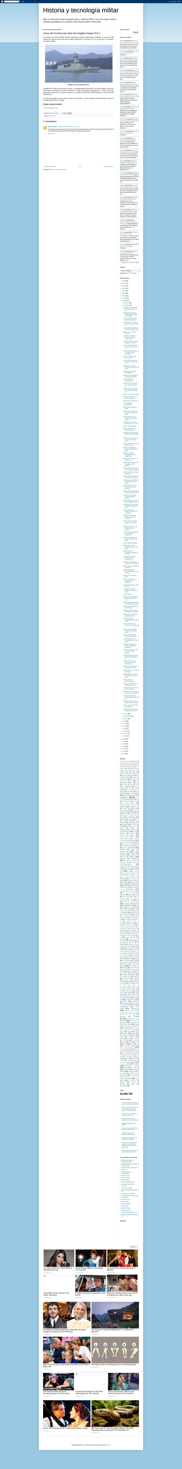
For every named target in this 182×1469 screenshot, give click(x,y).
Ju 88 (124, 916)
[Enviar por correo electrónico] (63, 113)
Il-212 (132, 898)
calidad (130, 822)
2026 (123, 281)
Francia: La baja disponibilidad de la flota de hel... (131, 620)
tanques (130, 1048)
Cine (135, 831)
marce (122, 161)
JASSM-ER (134, 912)
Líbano (127, 937)
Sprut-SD (125, 1026)
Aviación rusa (125, 1175)
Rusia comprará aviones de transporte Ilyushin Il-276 (131, 491)
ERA (124, 856)
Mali (121, 949)
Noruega (130, 983)
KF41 (125, 925)
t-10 (134, 1038)
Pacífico (133, 990)
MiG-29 (122, 966)
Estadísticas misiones (130, 860)
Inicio (79, 166)
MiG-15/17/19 (128, 962)
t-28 (123, 1040)
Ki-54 (134, 926)
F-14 (130, 867)
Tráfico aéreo (130, 1055)
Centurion (133, 826)
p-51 (135, 989)
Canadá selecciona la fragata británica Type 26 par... (131, 697)
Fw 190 (134, 882)
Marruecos (128, 951)
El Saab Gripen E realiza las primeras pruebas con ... (130, 522)
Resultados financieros (130, 1010)
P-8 (121, 990)
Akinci (134, 777)
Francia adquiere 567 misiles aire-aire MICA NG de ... (130, 418)
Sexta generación (134, 1020)
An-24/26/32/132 (134, 784)
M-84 (132, 942)
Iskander (133, 907)
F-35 (121, 871)
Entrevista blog (134, 855)
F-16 (121, 869)
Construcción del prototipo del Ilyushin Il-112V (130, 342)
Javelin (122, 914)
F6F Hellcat (123, 874)
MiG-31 (137, 966)
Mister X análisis (126, 1204)
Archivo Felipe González (130, 543)
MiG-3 (131, 966)
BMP (137, 812)
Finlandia (122, 878)
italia (128, 909)
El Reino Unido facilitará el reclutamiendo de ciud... (130, 476)
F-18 (128, 869)
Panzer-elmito (126, 1199)
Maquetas (133, 949)
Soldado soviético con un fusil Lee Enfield (130, 397)
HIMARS (122, 891)
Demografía (126, 840)
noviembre (126, 305)
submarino (131, 1037)
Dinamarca (123, 842)
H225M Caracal (124, 887)
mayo (125, 726)
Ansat (130, 786)
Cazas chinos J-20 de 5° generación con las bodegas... (130, 487)
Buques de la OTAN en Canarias (129, 332)
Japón (126, 912)
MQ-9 (121, 976)
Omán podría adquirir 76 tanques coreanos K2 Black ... (130, 539)
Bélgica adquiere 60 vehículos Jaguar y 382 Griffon (130, 547)
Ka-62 (126, 919)
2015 (123, 744)
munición (126, 978)
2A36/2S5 (128, 761)
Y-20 (135, 1080)
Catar (121, 826)
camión (137, 822)
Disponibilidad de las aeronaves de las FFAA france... (130, 640)
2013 (123, 749)
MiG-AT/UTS (133, 967)
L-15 (121, 933)
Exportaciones (130, 866)
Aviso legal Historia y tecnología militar (128, 1160)
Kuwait (124, 932)
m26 (134, 944)
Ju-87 (129, 916)
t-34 (127, 1040)
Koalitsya (122, 930)
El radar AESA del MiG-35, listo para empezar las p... (130, 347)
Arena (135, 789)
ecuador (125, 847)
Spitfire (137, 1024)
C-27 (123, 821)
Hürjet (130, 894)
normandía (122, 983)
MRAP (126, 976)
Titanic (131, 1053)
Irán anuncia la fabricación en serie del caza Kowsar (130, 651)
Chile (121, 831)
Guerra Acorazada (127, 1188)
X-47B (129, 1080)
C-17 (137, 819)
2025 (123, 283)
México (122, 957)
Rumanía (122, 1016)
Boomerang (133, 813)
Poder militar (125, 1201)
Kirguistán (133, 928)
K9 (127, 918)
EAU (137, 846)
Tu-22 (134, 1058)
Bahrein (122, 803)
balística (131, 803)
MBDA (121, 953)
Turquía (132, 1062)
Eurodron (134, 862)
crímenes (131, 837)
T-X (125, 1046)
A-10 (129, 768)
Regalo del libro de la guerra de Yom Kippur (130, 635)
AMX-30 (134, 779)
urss (137, 1068)
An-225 (125, 784)
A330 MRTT (131, 770)
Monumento (135, 973)
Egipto (133, 849)
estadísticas (135, 858)
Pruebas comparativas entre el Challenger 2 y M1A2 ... (130, 449)
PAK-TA (137, 992)
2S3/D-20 (134, 763)
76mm (131, 766)
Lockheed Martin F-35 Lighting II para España (128, 1133)
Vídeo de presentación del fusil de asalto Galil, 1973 (130, 439)
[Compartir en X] (67, 113)
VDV (129, 1073)
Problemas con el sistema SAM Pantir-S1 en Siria (130, 611)
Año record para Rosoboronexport (129, 680)
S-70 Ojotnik (135, 1018)
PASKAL (122, 119)
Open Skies (131, 985)
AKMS (122, 232)
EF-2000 (122, 849)
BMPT (125, 813)
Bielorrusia (123, 812)
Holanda (136, 891)
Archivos (128, 789)
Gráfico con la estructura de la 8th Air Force (131, 444)
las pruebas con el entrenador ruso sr (128, 140)
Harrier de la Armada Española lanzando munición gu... (129, 662)
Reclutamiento (124, 1006)
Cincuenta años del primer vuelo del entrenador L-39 (130, 657)
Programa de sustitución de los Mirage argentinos (129, 1138)
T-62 (124, 1042)
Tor (136, 1053)
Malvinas (126, 949)
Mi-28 (137, 958)
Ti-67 (133, 1051)
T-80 (125, 1044)
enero (125, 736)
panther (133, 994)
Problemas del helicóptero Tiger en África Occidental (130, 533)
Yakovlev (122, 1084)
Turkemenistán (132, 1060)
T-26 (138, 1038)
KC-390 (131, 923)
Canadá (125, 824)
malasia (134, 948)
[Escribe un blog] (65, 113)
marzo (125, 731)
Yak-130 (122, 1082)
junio (124, 723)
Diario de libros (126, 1177)
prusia (134, 1003)
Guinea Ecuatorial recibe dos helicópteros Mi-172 (131, 501)
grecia (137, 884)
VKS (128, 1078)
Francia (125, 882)
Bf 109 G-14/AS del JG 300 (131, 394)
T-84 (132, 1044)
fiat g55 (125, 876)
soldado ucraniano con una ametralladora (129, 234)
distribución (126, 844)
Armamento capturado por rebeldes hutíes (130, 688)
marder (121, 951)
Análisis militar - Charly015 (129, 1167)
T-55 (137, 1040)
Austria (134, 795)
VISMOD (122, 1078)
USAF (122, 1071)
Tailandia (133, 1046)
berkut (122, 40)
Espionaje (123, 858)
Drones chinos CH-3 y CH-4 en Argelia (130, 705)
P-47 (130, 989)
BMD (131, 812)
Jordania (136, 914)
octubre (125, 714)
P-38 (136, 987)
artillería (136, 793)
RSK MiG (132, 1014)
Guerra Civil (132, 885)
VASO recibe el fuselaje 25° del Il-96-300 (131, 607)
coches (132, 833)
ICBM (137, 894)
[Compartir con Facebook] (69, 113)
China (127, 831)
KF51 (130, 925)
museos (136, 978)
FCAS (129, 874)
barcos (50, 115)
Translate (134, 273)
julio (124, 721)
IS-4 (128, 907)
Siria (128, 1024)
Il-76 (131, 900)
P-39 (121, 989)
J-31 (135, 909)
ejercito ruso (124, 851)
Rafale (133, 1005)
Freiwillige (123, 220)
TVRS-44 (122, 1064)
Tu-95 (121, 1060)
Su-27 (125, 1033)
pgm (121, 999)
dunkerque (131, 846)
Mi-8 (134, 960)
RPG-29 (122, 1014)
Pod (127, 999)
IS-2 (138, 905)
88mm (123, 768)
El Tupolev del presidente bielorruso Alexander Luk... (130, 598)
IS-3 (124, 907)
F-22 (134, 869)
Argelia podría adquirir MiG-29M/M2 (129, 372)
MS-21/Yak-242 (134, 976)
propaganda (126, 1003)
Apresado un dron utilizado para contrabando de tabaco (131, 481)
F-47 (134, 871)
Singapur (122, 1024)
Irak (125, 905)
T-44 (133, 1040)
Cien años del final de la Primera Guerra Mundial (131, 562)
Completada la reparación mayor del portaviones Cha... (130, 506)
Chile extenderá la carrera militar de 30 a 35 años (130, 701)
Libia (134, 937)
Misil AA (122, 971)
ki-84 (126, 928)
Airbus (131, 775)
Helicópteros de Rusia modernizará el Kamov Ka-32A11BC (130, 314)
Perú (134, 998)
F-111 (125, 867)
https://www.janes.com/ (51, 108)
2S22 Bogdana (124, 763)
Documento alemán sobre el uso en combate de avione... (130, 412)
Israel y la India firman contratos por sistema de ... (131, 625)
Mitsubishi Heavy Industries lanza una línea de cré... (131, 692)
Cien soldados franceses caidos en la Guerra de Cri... (130, 362)
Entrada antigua (108, 166)
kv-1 (130, 932)
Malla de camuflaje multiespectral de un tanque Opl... (129, 454)
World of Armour (126, 1208)
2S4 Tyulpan (123, 765)
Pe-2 (121, 997)
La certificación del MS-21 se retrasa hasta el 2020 (131, 328)
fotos (121, 880)
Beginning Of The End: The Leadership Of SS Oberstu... (131, 464)
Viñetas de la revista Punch (131, 401)
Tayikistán (122, 1049)
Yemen (133, 1084)
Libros (122, 939)
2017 (123, 739)
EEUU (133, 848)
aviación (124, 797)
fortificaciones (132, 878)
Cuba (128, 838)
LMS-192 (132, 939)
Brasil (121, 817)
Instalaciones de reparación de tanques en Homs (130, 552)
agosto (125, 718)
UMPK (132, 1067)
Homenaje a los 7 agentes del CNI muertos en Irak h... (130, 324)
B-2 (124, 801)
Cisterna (122, 833)
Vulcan (137, 1078)
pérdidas (127, 998)
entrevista (123, 855)
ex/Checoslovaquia (125, 864)
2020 (123, 296)
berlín (121, 810)
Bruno (121, 150)
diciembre (126, 303)
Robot (128, 1012)
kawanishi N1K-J (131, 921)
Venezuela (136, 1073)
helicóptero (130, 889)
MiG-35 (125, 967)
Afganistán (132, 772)
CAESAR (122, 822)
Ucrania (136, 1064)
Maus (135, 951)
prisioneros (135, 1001)
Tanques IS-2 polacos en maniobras (130, 459)
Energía (132, 853)
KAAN (131, 919)
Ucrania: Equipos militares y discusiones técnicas (130, 1114)
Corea (53, 115)
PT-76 (121, 1004)
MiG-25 (134, 964)
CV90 (134, 838)
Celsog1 (122, 51)
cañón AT (133, 824)
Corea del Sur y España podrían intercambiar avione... (130, 631)
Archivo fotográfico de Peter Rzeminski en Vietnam (129, 1128)
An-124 (129, 781)
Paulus (129, 996)
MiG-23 (125, 964)
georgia (130, 884)
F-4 (129, 871)
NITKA (135, 981)
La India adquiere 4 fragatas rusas (128, 380)
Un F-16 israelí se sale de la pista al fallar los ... (130, 684)
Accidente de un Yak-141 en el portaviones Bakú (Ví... (130, 390)
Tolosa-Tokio (125, 1206)
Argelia (122, 791)
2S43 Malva (132, 765)
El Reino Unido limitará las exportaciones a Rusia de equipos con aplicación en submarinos (129, 1145)
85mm (137, 766)
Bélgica (133, 808)
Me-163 (122, 955)
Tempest (137, 1049)
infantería (136, 903)
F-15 (135, 867)
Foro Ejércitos (125, 1180)
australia (126, 795)
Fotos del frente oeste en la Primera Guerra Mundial (131, 468)
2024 (123, 286)
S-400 (128, 1018)
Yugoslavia (123, 1086)
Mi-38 (128, 960)
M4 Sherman (127, 946)
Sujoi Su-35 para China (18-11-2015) (130, 357)
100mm (122, 761)
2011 (123, 754)
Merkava (134, 955)
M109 (129, 944)
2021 (123, 293)
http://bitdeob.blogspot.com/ (129, 1212)
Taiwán (122, 1047)
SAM (124, 1021)
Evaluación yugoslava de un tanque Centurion (130, 376)
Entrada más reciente (50, 166)
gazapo (122, 884)
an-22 (137, 782)
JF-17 (128, 914)
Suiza (128, 1038)
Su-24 (129, 1031)
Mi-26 (130, 958)
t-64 (130, 1042)
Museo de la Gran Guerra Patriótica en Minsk (130, 667)
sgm (124, 1022)
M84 (128, 948)
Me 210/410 (134, 953)
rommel (135, 1012)
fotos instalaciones (133, 880)
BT (128, 817)
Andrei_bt (124, 1169)
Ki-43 (125, 926)
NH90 (129, 982)
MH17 (133, 957)
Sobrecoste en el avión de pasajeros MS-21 (130, 615)
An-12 (121, 781)
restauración (135, 1008)
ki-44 (130, 926)
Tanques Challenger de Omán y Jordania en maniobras (130, 646)
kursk (137, 930)
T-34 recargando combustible (128, 403)
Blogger (108, 1445)
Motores (133, 974)
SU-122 (129, 1029)
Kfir (134, 925)
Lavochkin (129, 935)
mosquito (125, 974)
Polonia (133, 999)
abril (124, 728)
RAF (126, 1005)
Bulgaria (122, 819)
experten (122, 866)
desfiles (134, 840)
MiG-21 (137, 962)
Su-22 (121, 1031)
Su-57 (121, 1037)
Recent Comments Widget (132, 262)
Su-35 (134, 1035)
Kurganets (130, 930)
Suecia (122, 1038)
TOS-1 (121, 1055)
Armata (124, 793)
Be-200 (125, 808)
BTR (133, 817)
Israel (121, 909)
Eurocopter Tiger (124, 862)
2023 (123, 288)
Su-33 (121, 1035)
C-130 (130, 819)
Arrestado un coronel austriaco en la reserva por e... (130, 590)
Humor (133, 893)
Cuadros (122, 838)
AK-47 (127, 777)
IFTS (124, 896)
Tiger (137, 1051)
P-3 (131, 987)
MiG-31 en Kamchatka (129, 426)
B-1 (138, 799)
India (137, 902)
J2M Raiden (123, 910)
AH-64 (137, 774)
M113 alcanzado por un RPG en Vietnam (130, 429)
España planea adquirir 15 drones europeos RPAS (130, 603)
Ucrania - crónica (132, 1066)
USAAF (134, 1069)
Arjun (137, 791)
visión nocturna (132, 1076)
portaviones (123, 1001)
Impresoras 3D (127, 901)
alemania (123, 779)
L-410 (132, 933)
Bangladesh (123, 804)
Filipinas (133, 876)
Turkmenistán (123, 1062)
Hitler (129, 891)
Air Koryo (125, 775)
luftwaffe (131, 941)
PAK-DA (122, 992)
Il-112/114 (131, 896)
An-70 (124, 786)
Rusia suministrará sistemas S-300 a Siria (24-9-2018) (130, 511)
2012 (123, 751)
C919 (135, 821)
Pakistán (124, 994)
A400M (122, 772)
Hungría (122, 894)
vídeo (124, 1075)
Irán (131, 905)
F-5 (138, 871)
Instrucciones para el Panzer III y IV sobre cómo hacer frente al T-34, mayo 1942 (130, 1109)
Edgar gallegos (52, 126)
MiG (121, 962)
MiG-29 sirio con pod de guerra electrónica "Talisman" (130, 1119)
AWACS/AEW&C (129, 799)
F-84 (123, 873)
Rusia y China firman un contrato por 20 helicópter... (130, 581)
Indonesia (127, 903)
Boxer (121, 815)
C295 (129, 821)
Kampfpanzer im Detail (128, 1193)
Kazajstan (123, 923)
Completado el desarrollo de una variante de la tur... (130, 309)
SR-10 (132, 1026)
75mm (126, 766)
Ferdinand (136, 874)
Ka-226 (132, 918)
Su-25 (137, 1031)
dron (124, 846)
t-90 (138, 1044)
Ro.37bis (122, 1012)
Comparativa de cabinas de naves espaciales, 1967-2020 (130, 1103)
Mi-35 (124, 960)
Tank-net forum (126, 1210)
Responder (51, 133)
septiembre (126, 716)
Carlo (121, 209)
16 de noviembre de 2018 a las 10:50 (68, 126)
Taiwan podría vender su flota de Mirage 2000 (130, 319)
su (138, 1028)
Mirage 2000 (124, 969)
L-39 (126, 934)
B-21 (129, 801)
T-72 (137, 1042)
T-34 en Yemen (127, 594)
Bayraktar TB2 (134, 807)
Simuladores (133, 1022)
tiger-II (124, 1053)
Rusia (136, 1016)
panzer (122, 996)
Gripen (124, 885)
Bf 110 (135, 810)
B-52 (135, 801)
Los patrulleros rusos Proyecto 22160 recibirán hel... (129, 558)
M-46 (127, 942)
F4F (128, 873)
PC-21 (135, 996)
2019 (123, 298)
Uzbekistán (131, 1071)
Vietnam (133, 1075)
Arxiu (121, 107)
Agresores (123, 774)
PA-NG (127, 990)
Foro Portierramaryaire (128, 1182)
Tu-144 (126, 1056)
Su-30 (133, 1033)
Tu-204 (127, 1058)
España (131, 857)
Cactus (122, 138)
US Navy (126, 1069)
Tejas (129, 1049)
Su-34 (127, 1035)
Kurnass (122, 70)
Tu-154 (132, 1056)
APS (130, 788)
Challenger (132, 828)
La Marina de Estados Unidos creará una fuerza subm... (129, 337)
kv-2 (136, 932)
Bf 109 (128, 810)
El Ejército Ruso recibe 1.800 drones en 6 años (130, 422)
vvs (123, 1080)
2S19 (135, 761)
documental (135, 844)
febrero (125, 733)
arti (130, 793)
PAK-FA (129, 992)
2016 (123, 741)
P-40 (126, 989)
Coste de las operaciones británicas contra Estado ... (131, 434)
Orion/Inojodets (124, 987)
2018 (123, 300)
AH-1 (130, 773)
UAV (127, 1064)
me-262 (128, 955)
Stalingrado (126, 1028)
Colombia (122, 835)
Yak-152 (133, 1082)
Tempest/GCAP (126, 1051)
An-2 (131, 782)
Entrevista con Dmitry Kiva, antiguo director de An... (130, 709)
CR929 (122, 837)
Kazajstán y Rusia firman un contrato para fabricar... (130, 528)
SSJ (138, 1026)
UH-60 (126, 1068)
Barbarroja (133, 804)
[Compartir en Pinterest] (71, 113)
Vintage (122, 1076)
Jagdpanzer (131, 910)
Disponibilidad (135, 842)
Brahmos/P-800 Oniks (131, 815)
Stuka (133, 1028)
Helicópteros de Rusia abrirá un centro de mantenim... (129, 517)
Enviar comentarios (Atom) (58, 169)
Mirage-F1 (133, 969)
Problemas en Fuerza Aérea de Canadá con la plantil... (131, 367)
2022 (123, 291)
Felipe (122, 58)
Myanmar (126, 980)
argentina (130, 791)
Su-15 (134, 1029)
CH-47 (122, 828)
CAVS (127, 826)
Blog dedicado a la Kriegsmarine (127, 1172)
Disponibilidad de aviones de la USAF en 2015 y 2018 (130, 676)
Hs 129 (125, 893)
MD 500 (127, 953)
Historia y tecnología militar (81, 10)
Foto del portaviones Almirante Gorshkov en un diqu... (130, 571)
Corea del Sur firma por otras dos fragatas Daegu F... (129, 496)
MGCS (128, 957)
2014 (123, 746)
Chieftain (133, 829)
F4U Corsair (134, 873)
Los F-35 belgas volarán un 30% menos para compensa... (131, 352)
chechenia (123, 829)
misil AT (130, 971)
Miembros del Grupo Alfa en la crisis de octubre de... (130, 385)
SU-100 (123, 1029)
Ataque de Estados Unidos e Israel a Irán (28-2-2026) (130, 1151)
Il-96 (137, 900)
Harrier (132, 887)
